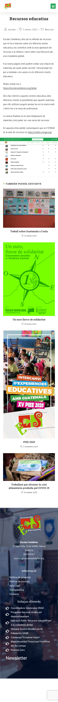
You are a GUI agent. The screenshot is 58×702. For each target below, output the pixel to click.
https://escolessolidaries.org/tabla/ (20, 88)
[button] (53, 6)
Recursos (49, 29)
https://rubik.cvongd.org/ (40, 132)
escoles (12, 29)
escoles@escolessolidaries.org (29, 558)
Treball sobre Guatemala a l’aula (29, 231)
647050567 (29, 554)
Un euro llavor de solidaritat (29, 319)
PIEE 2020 (29, 442)
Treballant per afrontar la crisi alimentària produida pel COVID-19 (29, 486)
